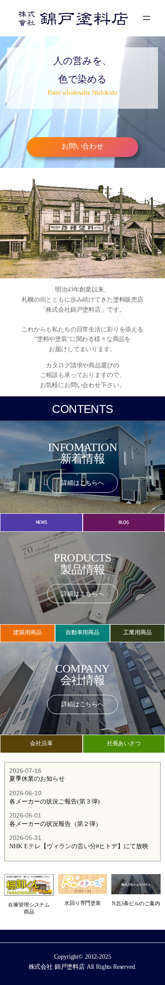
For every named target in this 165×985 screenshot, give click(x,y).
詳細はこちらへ (82, 483)
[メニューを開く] (146, 18)
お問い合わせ (82, 146)
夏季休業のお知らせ (37, 778)
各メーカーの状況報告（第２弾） (55, 824)
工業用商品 (137, 632)
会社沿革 (41, 743)
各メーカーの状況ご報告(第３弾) (54, 801)
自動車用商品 (82, 632)
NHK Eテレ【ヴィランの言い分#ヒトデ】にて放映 (78, 846)
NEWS (41, 522)
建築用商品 (27, 632)
